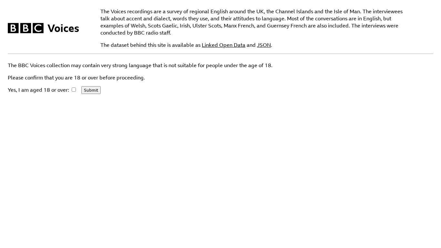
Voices (63, 28)
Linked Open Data (223, 44)
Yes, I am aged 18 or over (38, 89)
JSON (264, 44)
